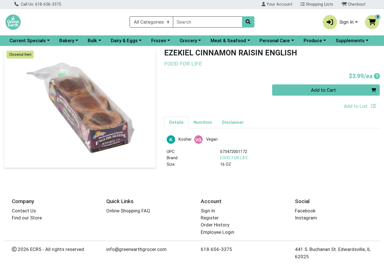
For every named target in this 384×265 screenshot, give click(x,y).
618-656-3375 (216, 249)
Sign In (208, 211)
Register (210, 218)
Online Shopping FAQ (128, 211)
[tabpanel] (272, 154)
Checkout (356, 4)
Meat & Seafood (228, 40)
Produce (313, 40)
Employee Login (217, 232)
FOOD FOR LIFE (234, 157)
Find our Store (27, 218)
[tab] (176, 122)
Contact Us (24, 211)
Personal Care (274, 40)
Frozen (158, 40)
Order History (215, 225)
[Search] (248, 22)
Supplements (350, 40)
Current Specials (28, 40)
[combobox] (207, 22)
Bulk (92, 40)
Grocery (188, 40)
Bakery (66, 40)
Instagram (306, 218)
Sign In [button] (346, 22)
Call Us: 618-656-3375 (40, 4)
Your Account (278, 4)
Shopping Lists (319, 4)
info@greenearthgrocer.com (136, 249)
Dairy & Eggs (124, 40)
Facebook (305, 211)
